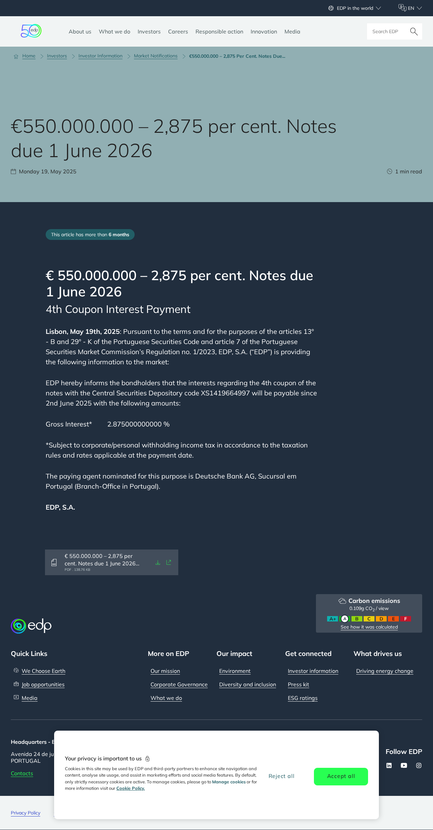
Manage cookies (229, 781)
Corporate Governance (179, 684)
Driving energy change (384, 670)
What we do (166, 697)
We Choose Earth (43, 670)
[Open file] (169, 562)
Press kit (298, 684)
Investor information (313, 670)
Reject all (282, 776)
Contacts (22, 773)
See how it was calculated (369, 627)
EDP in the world (355, 8)
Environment (235, 670)
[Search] (414, 31)
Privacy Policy (25, 813)
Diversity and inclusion (247, 684)
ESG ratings (303, 697)
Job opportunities (43, 684)
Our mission (165, 670)
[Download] (158, 562)
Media (30, 697)
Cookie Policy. (130, 788)
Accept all (341, 776)
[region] (216, 775)
